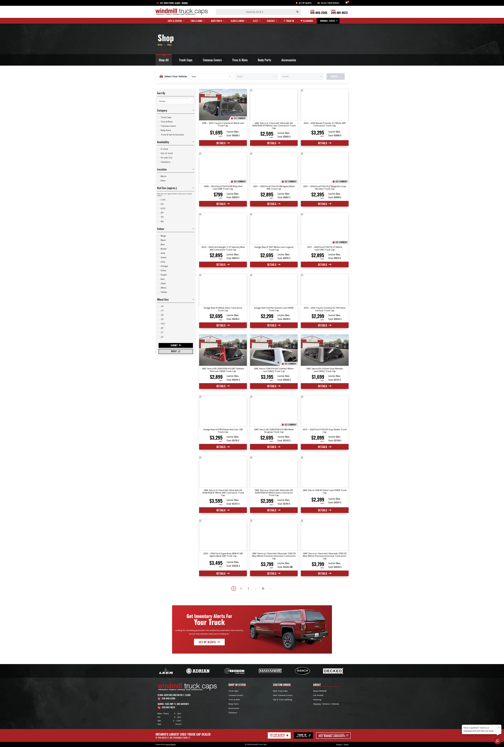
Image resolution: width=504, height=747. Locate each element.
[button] (176, 110)
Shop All (164, 59)
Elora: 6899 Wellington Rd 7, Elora (174, 695)
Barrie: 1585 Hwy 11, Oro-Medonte (173, 704)
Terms (346, 744)
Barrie (185, 2)
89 (263, 588)
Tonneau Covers (212, 59)
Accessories (288, 59)
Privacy (339, 744)
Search (335, 76)
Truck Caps (185, 59)
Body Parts (264, 59)
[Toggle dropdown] (184, 21)
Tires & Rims (240, 59)
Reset (174, 351)
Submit (174, 345)
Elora (177, 2)
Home (160, 44)
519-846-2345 (318, 12)
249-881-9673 (339, 12)
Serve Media (171, 744)
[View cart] (346, 3)
